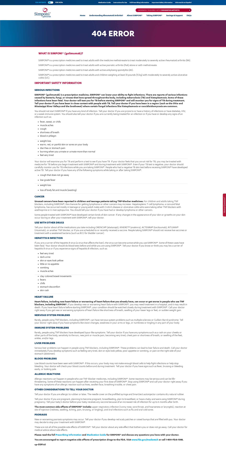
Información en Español (183, 2)
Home (82, 15)
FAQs (189, 15)
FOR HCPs (59, 2)
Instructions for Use (120, 2)
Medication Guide (104, 2)
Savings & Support (174, 15)
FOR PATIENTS (40, 2)
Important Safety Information (162, 2)
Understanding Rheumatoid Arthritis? (106, 15)
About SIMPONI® (134, 15)
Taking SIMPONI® (154, 15)
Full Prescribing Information (139, 2)
